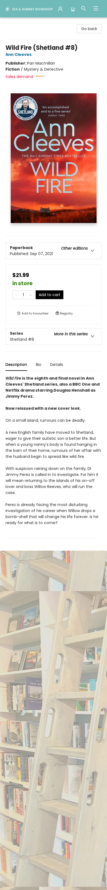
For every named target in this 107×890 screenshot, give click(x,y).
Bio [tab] (38, 364)
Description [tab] (16, 364)
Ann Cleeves (18, 54)
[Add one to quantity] (30, 295)
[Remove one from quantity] (16, 295)
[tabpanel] (53, 457)
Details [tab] (56, 364)
